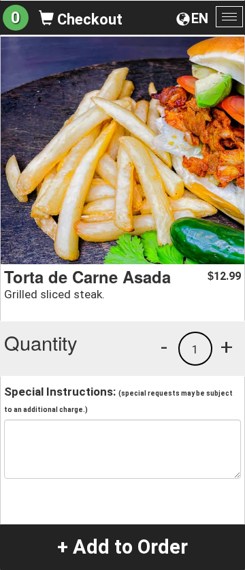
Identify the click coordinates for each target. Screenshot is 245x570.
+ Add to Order (122, 546)
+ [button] (226, 347)
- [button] (164, 347)
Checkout (88, 19)
